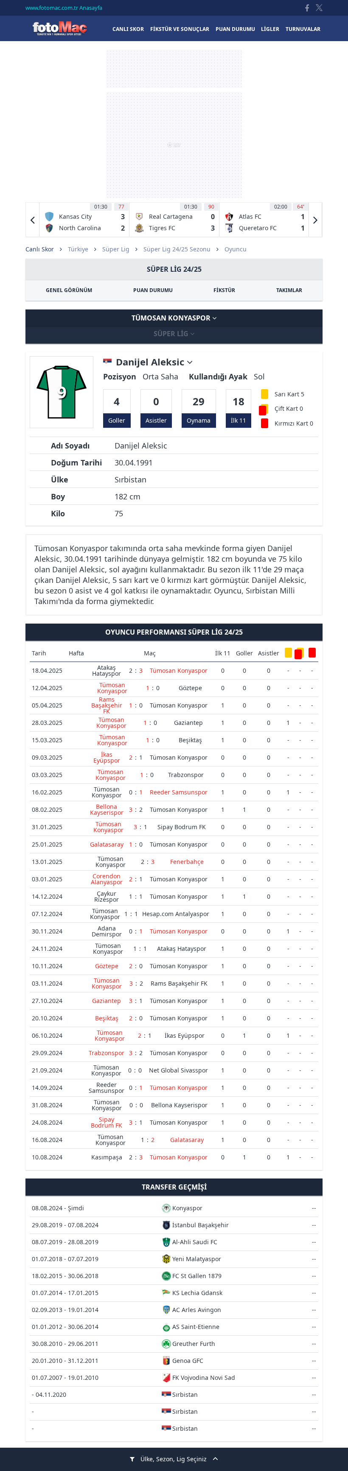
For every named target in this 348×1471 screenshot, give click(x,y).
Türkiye (78, 249)
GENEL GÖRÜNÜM (69, 290)
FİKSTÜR (224, 290)
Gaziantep (188, 723)
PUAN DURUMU (153, 290)
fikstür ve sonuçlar (179, 29)
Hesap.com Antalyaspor (175, 914)
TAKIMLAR (289, 290)
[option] (84, 220)
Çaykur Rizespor (106, 896)
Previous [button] (32, 220)
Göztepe (190, 688)
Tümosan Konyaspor (172, 318)
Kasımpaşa (106, 1157)
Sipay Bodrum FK (181, 827)
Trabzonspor (186, 775)
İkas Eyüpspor (106, 757)
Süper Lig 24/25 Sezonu (176, 249)
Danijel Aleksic (151, 362)
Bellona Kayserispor (106, 809)
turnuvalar (303, 29)
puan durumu (235, 29)
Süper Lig (115, 249)
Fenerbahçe (187, 862)
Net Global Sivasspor (178, 1070)
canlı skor (128, 29)
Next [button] (315, 220)
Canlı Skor (59, 28)
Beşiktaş (190, 740)
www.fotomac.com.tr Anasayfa (63, 7)
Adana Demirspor (107, 931)
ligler (270, 29)
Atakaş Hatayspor (106, 670)
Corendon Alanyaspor (107, 879)
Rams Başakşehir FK (106, 705)
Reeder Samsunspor (179, 792)
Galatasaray (106, 844)
